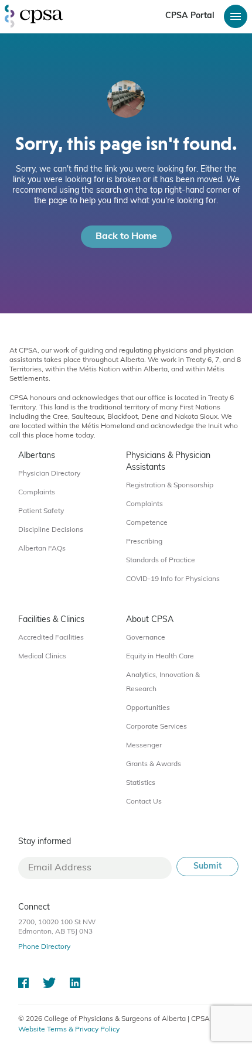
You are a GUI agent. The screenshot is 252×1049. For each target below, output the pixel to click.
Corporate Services (156, 726)
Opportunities (148, 708)
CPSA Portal (189, 16)
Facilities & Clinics (51, 620)
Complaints (36, 492)
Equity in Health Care (160, 656)
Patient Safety (41, 511)
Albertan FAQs (42, 548)
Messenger (144, 745)
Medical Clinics (42, 656)
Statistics (140, 783)
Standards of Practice (160, 560)
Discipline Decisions (50, 530)
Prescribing (144, 541)
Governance (145, 637)
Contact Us (144, 801)
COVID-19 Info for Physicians (173, 579)
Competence (147, 523)
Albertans (36, 456)
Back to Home (126, 236)
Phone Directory (44, 947)
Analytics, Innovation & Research (163, 682)
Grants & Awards (153, 764)
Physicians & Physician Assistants (168, 462)
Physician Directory (49, 473)
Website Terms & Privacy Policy (69, 1029)
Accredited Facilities (51, 637)
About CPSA (149, 620)
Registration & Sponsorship (169, 485)
